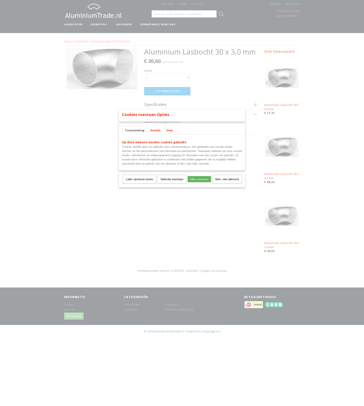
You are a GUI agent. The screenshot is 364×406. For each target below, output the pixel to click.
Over (169, 130)
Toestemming (135, 130)
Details (155, 130)
